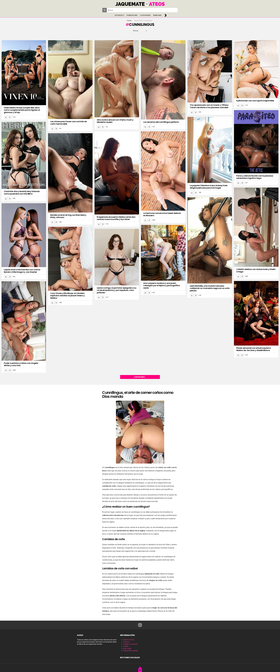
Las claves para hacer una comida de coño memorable (68, 122)
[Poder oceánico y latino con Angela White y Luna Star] (24, 321)
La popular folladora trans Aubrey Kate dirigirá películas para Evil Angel (208, 186)
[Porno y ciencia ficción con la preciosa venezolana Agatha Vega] (256, 141)
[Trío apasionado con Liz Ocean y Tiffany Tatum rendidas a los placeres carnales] (209, 71)
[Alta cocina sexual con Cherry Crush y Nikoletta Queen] (116, 78)
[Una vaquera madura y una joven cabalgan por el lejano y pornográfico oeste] (163, 253)
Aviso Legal (127, 648)
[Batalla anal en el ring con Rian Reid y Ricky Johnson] (70, 172)
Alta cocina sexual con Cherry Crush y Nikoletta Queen (115, 121)
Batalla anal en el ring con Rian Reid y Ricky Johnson (68, 216)
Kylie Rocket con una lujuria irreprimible (255, 100)
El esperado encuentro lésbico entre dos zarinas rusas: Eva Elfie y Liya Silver (116, 218)
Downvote (10, 117)
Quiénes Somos (128, 640)
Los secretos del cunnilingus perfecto (161, 122)
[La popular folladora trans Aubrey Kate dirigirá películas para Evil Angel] (209, 150)
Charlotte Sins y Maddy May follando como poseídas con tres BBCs (22, 192)
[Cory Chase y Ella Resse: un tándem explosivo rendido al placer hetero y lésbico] (70, 259)
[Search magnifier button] (104, 10)
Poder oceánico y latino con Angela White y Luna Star (21, 364)
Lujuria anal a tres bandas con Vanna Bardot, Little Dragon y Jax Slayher (22, 270)
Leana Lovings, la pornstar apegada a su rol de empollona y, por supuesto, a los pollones (116, 290)
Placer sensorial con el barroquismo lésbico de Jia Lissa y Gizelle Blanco (253, 349)
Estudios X (119, 15)
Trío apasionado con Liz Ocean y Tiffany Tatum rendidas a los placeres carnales (209, 106)
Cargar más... (140, 377)
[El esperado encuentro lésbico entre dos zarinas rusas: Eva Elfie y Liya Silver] (116, 173)
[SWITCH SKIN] (165, 15)
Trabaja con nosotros (130, 644)
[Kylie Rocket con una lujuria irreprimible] (256, 69)
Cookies (126, 646)
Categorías (145, 15)
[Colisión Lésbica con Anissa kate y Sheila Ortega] (256, 227)
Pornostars (132, 15)
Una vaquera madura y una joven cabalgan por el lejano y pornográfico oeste (161, 285)
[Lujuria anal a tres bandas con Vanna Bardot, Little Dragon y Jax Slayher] (24, 235)
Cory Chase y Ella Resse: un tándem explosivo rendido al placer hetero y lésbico (67, 295)
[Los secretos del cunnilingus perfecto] (163, 79)
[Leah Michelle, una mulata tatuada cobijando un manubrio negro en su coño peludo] (209, 240)
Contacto (126, 642)
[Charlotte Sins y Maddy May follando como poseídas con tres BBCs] (24, 155)
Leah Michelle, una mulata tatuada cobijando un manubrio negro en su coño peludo (210, 288)
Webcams (157, 15)
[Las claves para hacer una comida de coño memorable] (70, 79)
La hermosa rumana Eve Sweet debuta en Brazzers (162, 214)
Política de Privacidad (130, 651)
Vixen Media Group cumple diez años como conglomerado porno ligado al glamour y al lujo (22, 110)
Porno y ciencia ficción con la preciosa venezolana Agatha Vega (254, 177)
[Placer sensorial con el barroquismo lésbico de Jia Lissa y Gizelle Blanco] (256, 313)
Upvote (6, 117)
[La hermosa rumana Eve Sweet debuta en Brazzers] (163, 171)
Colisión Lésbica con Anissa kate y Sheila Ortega (256, 270)
